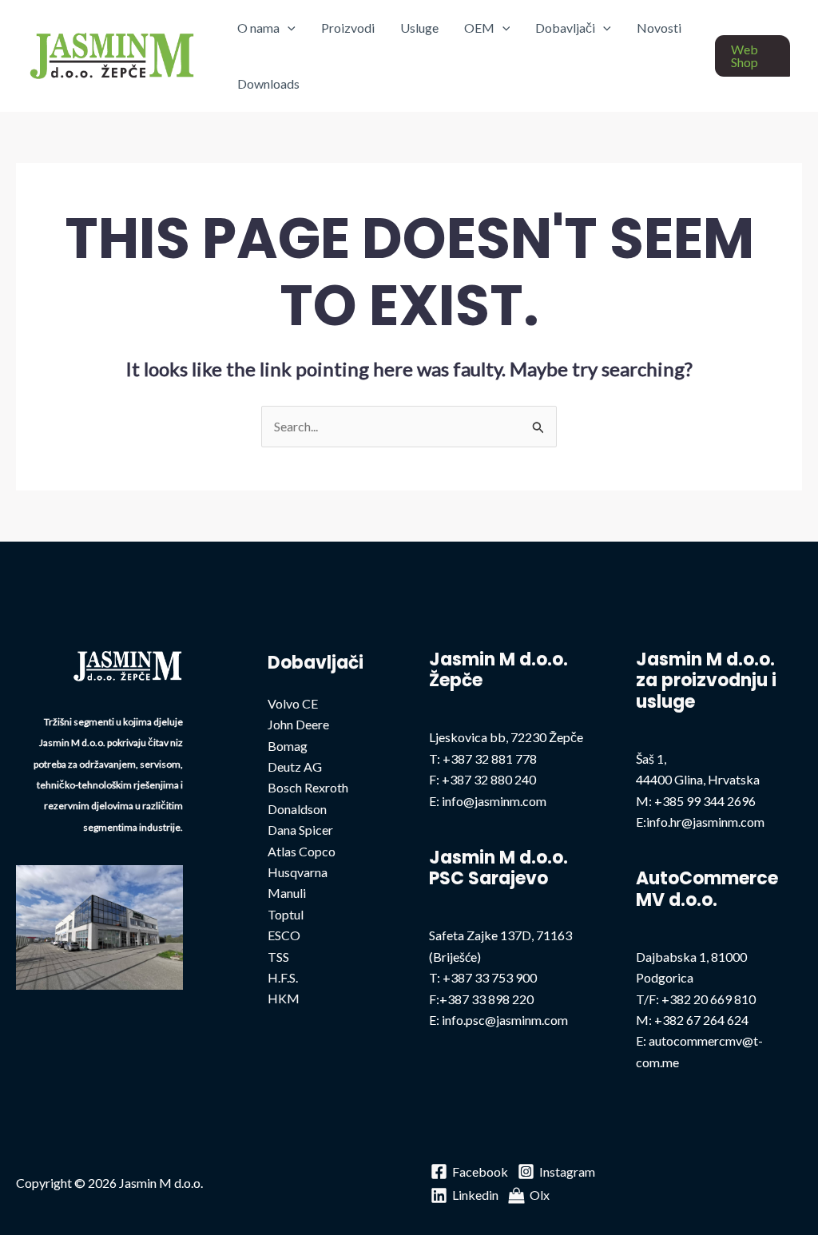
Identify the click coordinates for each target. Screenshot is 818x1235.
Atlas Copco (302, 851)
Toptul (286, 914)
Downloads (268, 83)
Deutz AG (295, 766)
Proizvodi (348, 27)
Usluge (419, 27)
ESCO (284, 935)
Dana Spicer (300, 829)
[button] (288, 28)
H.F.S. (283, 977)
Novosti (659, 27)
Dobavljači (565, 27)
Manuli (287, 892)
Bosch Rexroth (308, 787)
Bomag (288, 745)
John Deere (298, 724)
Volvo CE (293, 703)
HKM (284, 998)
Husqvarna (298, 872)
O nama (258, 27)
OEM (479, 27)
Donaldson (297, 808)
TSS (278, 956)
